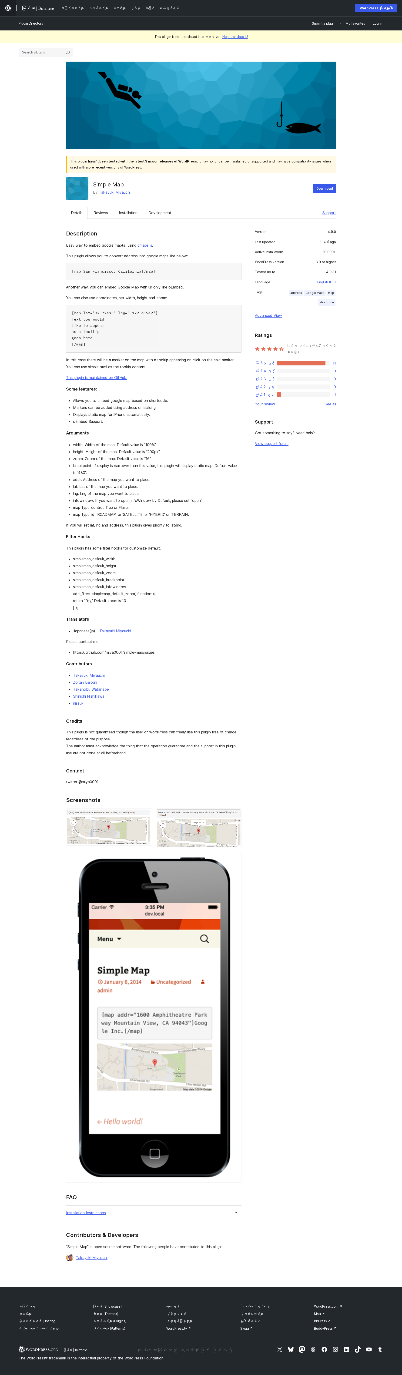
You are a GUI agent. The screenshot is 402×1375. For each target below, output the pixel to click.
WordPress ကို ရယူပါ (376, 8)
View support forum (271, 443)
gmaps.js (144, 245)
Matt (319, 1314)
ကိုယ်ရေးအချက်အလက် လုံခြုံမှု (39, 1328)
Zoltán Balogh (85, 682)
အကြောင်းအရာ (27, 1306)
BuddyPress (325, 1328)
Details (77, 212)
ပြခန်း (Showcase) (107, 1306)
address (296, 293)
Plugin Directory (31, 23)
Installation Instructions (86, 1213)
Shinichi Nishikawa (88, 696)
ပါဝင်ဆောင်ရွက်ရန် (255, 1306)
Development (159, 212)
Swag (246, 1328)
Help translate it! (235, 37)
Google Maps (315, 293)
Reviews (101, 212)
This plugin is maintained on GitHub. (96, 377)
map (331, 293)
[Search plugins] (68, 52)
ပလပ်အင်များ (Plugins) (110, 1321)
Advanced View (268, 315)
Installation (128, 212)
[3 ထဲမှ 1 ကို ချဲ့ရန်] (145, 814)
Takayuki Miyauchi (115, 192)
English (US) (326, 282)
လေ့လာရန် (172, 1306)
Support (329, 212)
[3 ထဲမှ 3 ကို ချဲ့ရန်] (235, 858)
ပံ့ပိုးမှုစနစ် (176, 1314)
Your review (265, 404)
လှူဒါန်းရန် (250, 1321)
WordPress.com (328, 1306)
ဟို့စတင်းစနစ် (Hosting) (38, 1321)
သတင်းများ (25, 1314)
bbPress (322, 1321)
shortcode (327, 302)
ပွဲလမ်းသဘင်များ (251, 1314)
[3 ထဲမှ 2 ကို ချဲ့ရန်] (235, 814)
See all (330, 404)
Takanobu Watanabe (91, 689)
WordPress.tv (178, 1328)
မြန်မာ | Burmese (75, 1350)
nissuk (78, 703)
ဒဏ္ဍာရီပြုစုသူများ (179, 1321)
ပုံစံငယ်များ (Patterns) (109, 1328)
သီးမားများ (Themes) (105, 1314)
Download (324, 188)
